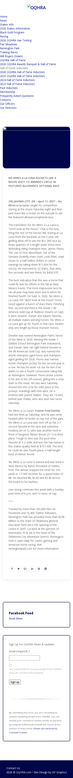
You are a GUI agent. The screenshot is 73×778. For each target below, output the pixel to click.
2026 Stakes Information (15, 28)
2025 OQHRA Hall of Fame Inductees (22, 76)
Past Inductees (9, 88)
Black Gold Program (12, 32)
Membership (7, 92)
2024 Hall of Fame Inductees (17, 80)
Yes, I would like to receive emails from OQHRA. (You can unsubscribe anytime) (35, 670)
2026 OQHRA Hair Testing (15, 40)
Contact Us (13, 768)
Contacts (5, 100)
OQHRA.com (23, 772)
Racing (4, 36)
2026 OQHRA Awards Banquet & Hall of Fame (28, 64)
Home (3, 16)
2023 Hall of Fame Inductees (17, 84)
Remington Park (9, 48)
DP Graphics (59, 772)
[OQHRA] (37, 7)
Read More (15, 618)
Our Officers (7, 104)
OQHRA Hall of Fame (13, 60)
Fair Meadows (8, 44)
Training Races (9, 52)
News (3, 20)
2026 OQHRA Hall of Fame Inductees (22, 72)
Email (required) (19, 651)
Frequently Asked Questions (17, 96)
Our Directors (8, 107)
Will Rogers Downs (11, 56)
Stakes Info (7, 24)
